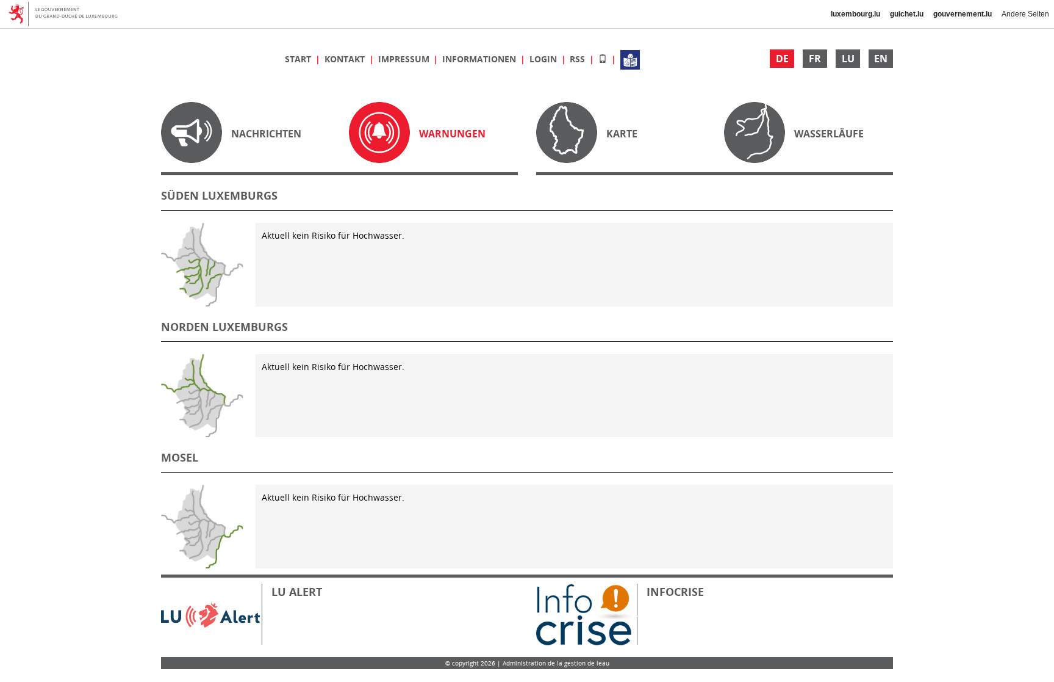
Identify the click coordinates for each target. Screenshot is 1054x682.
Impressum (405, 59)
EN (880, 58)
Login (544, 59)
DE (782, 58)
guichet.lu (906, 14)
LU (848, 58)
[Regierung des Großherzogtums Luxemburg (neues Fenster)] (67, 14)
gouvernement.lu (962, 14)
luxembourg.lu (855, 14)
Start (299, 59)
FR (815, 58)
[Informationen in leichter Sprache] (630, 59)
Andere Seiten (1025, 14)
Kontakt (345, 59)
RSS (578, 59)
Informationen (480, 59)
